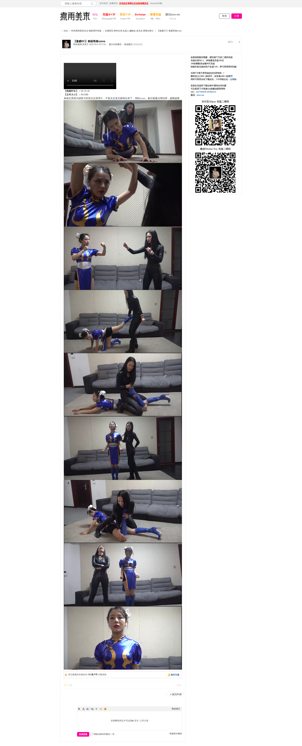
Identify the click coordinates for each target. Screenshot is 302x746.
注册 (236, 16)
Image (87, 709)
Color (83, 709)
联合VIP (125, 15)
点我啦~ (233, 79)
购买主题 (175, 674)
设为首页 (104, 3)
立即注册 (144, 720)
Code (101, 709)
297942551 (211, 92)
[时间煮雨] (66, 47)
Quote (96, 709)
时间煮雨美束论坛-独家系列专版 (86, 31)
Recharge (140, 15)
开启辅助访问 (241, 3)
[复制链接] (138, 44)
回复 (70, 685)
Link (92, 709)
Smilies (105, 709)
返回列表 (177, 694)
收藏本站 (113, 3)
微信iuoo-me (172, 15)
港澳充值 (155, 15)
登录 (224, 16)
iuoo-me (200, 95)
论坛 (95, 15)
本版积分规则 (175, 733)
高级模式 (176, 709)
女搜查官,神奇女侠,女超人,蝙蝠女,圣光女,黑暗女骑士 (129, 31)
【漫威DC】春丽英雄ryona (169, 31)
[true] (93, 3)
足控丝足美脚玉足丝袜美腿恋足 (134, 3)
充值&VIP (109, 15)
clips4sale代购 (156, 3)
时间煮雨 (77, 44)
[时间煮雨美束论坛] (75, 20)
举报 (179, 685)
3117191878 (201, 92)
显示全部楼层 (115, 44)
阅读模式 (128, 44)
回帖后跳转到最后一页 (104, 734)
